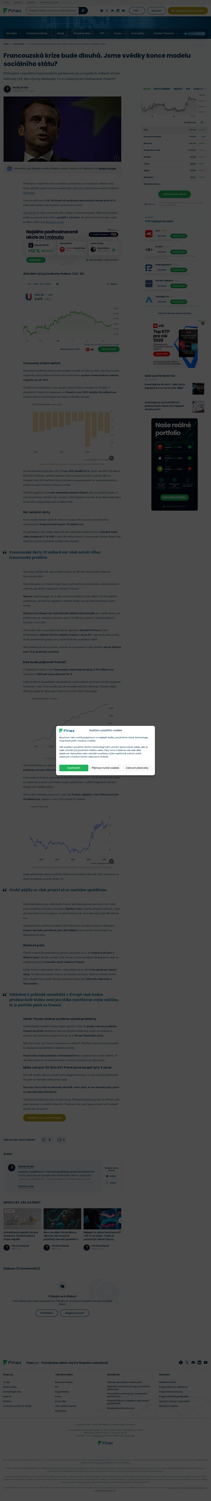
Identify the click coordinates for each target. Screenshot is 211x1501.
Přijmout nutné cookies (105, 768)
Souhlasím (73, 768)
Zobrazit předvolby (137, 768)
